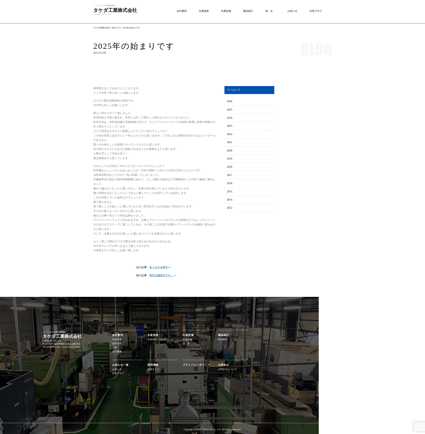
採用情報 (153, 364)
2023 (229, 125)
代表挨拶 (117, 339)
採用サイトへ (155, 369)
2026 (229, 101)
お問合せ (223, 364)
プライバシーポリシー (196, 364)
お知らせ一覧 (120, 364)
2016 (229, 183)
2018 (229, 166)
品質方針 (117, 343)
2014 (229, 199)
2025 (229, 109)
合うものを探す (158, 267)
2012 (229, 207)
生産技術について (157, 339)
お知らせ (292, 11)
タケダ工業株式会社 (101, 28)
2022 (229, 134)
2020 (229, 150)
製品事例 (223, 339)
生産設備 (226, 11)
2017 (229, 175)
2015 (229, 191)
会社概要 (117, 351)
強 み (269, 11)
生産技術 (204, 11)
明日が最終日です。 (161, 275)
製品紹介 (248, 11)
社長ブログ (316, 11)
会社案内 (182, 11)
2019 (229, 158)
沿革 (114, 347)
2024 (229, 117)
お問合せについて (227, 369)
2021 (229, 142)
